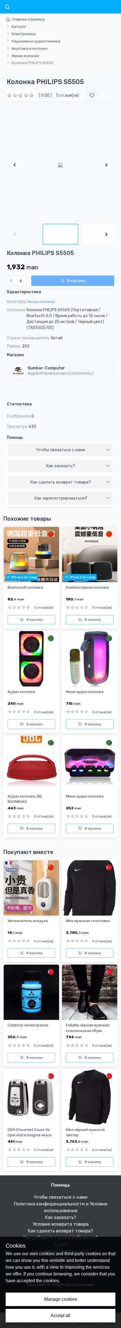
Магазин (15, 355)
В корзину (76, 280)
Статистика (19, 404)
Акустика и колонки (30, 48)
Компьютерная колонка (87, 587)
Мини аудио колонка (85, 692)
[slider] (21, 95)
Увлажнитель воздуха (28, 921)
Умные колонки (25, 56)
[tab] (60, 450)
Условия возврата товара (61, 1224)
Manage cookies (60, 1299)
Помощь (15, 437)
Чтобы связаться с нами (60, 449)
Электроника (23, 34)
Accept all (60, 1315)
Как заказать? (60, 465)
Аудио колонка (21, 692)
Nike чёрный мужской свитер (85, 1132)
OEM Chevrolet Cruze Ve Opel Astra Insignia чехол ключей (30, 1135)
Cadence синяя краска (28, 1025)
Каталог (19, 26)
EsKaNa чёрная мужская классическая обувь (87, 1028)
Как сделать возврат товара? (60, 482)
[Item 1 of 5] (60, 165)
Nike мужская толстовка (88, 921)
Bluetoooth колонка (25, 587)
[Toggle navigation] (7, 7)
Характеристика (24, 292)
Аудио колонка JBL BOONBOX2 (25, 799)
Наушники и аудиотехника (36, 41)
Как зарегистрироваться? (60, 498)
